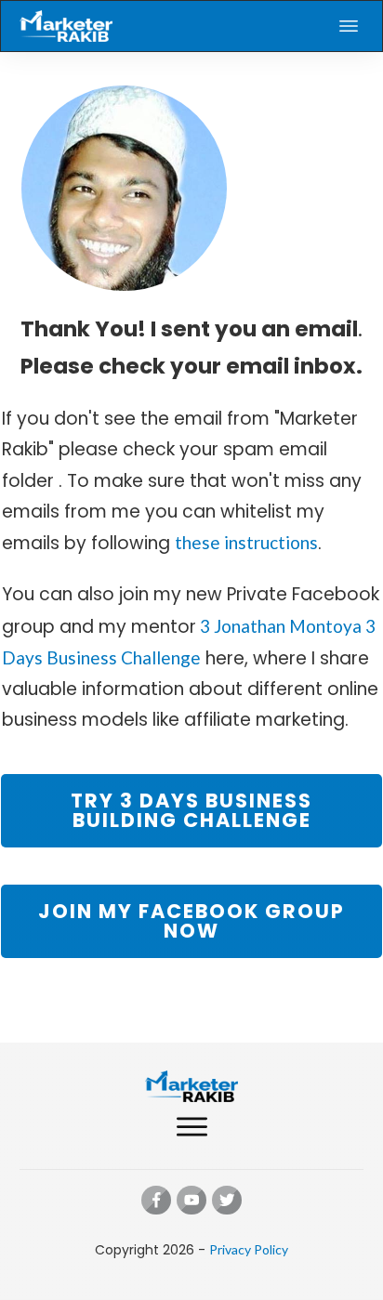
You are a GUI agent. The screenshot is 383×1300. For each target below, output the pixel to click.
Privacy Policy (248, 1249)
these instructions (246, 542)
